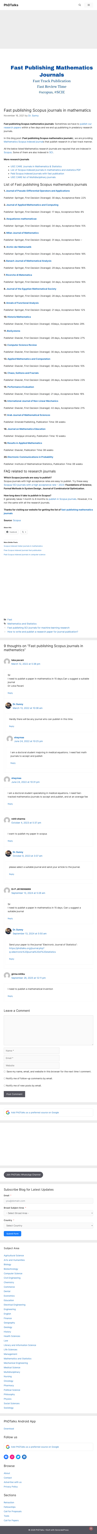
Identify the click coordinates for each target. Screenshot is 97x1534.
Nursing (8, 1376)
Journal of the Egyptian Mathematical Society (31, 289)
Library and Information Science (20, 1345)
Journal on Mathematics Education (26, 429)
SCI (51, 152)
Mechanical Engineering (16, 1363)
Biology (7, 1264)
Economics (9, 1296)
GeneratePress (62, 1530)
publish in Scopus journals (62, 499)
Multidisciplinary (12, 1372)
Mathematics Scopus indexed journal (23, 141)
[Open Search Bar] (79, 5)
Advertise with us (13, 1482)
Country (8, 1220)
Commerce (9, 1287)
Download (9, 1428)
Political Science (12, 1390)
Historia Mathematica (19, 317)
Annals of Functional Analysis (22, 303)
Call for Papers (11, 1520)
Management (10, 1354)
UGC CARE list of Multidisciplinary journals (33, 177)
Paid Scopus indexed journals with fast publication (37, 173)
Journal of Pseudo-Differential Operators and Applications (38, 190)
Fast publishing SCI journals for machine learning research (38, 627)
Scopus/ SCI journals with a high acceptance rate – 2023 (34, 485)
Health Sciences (12, 1336)
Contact (8, 1477)
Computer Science (13, 1273)
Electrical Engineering (14, 1304)
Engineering (10, 1309)
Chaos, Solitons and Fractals (23, 373)
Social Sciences (12, 1403)
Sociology (9, 1408)
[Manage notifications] (91, 1528)
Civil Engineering (12, 1278)
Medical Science (12, 1367)
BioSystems (13, 331)
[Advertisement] (48, 30)
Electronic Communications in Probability (30, 457)
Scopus (8, 152)
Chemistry (9, 1282)
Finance (8, 1318)
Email (6, 1195)
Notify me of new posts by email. (23, 1085)
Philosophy (9, 1394)
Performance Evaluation (20, 387)
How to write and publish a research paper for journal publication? (42, 631)
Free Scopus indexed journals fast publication (22, 550)
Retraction (9, 1502)
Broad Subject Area (14, 1208)
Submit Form (12, 1233)
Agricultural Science (14, 1255)
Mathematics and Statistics (22, 623)
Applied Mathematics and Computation (28, 359)
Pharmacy (9, 1385)
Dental (7, 1291)
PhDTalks (11, 5)
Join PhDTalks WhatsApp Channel (23, 1174)
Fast (9, 619)
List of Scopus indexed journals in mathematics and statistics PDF (46, 170)
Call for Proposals (13, 1511)
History (7, 1331)
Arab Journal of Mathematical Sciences (28, 415)
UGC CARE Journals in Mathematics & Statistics (36, 166)
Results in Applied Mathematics (24, 443)
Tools (6, 1516)
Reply (10, 693)
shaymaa (19, 737)
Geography (9, 1322)
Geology (8, 1327)
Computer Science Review (22, 345)
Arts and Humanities (14, 1260)
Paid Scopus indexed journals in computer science (24, 554)
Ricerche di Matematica (19, 275)
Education (9, 1300)
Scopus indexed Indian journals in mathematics (23, 546)
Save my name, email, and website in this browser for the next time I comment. (49, 1071)
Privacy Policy (11, 1486)
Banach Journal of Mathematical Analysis (28, 261)
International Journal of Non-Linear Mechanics (32, 401)
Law (6, 1340)
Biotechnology (11, 1269)
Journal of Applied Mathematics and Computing (32, 205)
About (7, 1473)
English (7, 1314)
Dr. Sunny (18, 704)
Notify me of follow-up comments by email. (29, 1078)
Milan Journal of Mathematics (22, 233)
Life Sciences (10, 1349)
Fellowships (10, 1507)
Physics (7, 1399)
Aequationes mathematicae (21, 218)
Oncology (8, 1381)
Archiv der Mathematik (18, 247)
